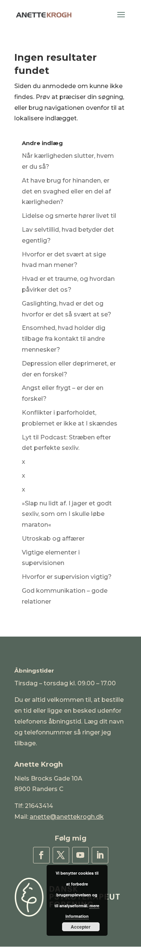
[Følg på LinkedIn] (100, 855)
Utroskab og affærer (53, 538)
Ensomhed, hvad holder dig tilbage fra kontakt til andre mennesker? (63, 338)
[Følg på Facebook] (41, 855)
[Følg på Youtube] (80, 855)
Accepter (81, 926)
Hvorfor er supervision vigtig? (67, 576)
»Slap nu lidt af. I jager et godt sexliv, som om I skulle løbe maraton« (67, 514)
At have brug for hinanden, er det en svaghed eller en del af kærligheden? (66, 191)
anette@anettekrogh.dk (67, 816)
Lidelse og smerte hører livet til (69, 215)
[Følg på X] (61, 855)
